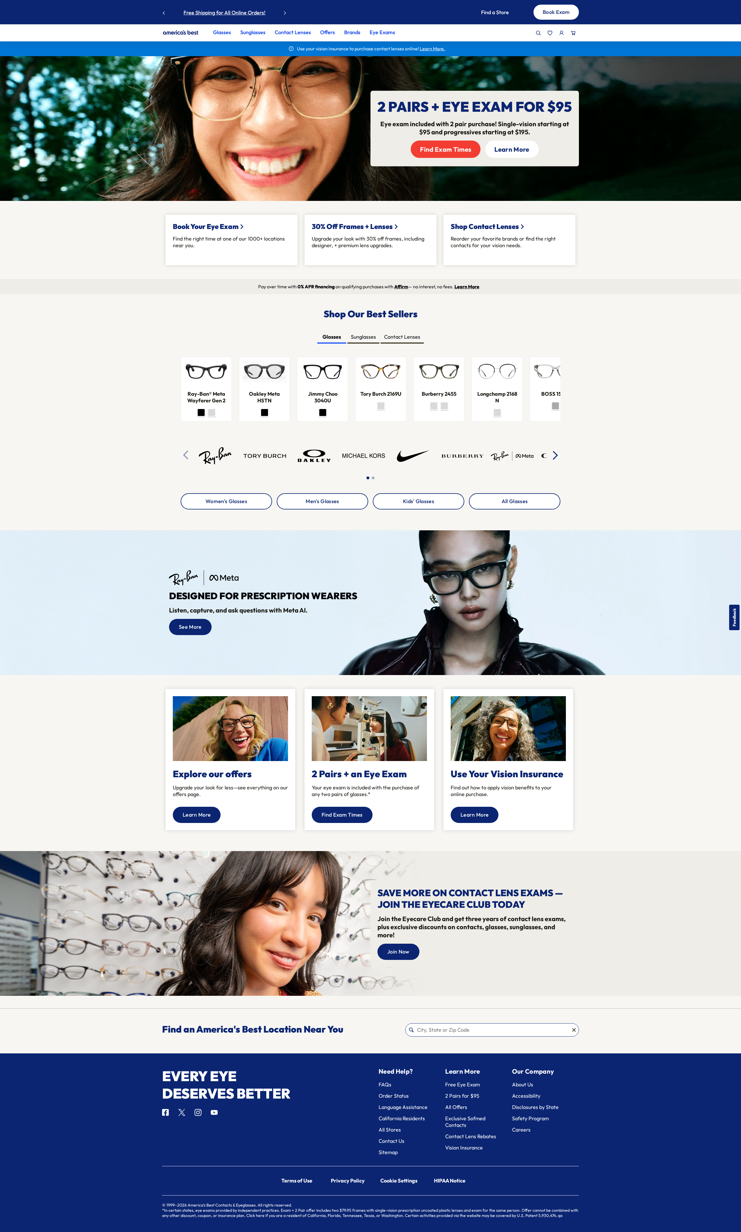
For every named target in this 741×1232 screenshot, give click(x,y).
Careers (521, 1129)
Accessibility (526, 1095)
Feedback (734, 617)
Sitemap (388, 1152)
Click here (255, 1215)
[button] (500, 12)
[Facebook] (165, 1112)
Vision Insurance (464, 1147)
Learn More (252, 12)
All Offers (456, 1107)
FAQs (385, 1084)
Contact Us (391, 1141)
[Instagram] (198, 1112)
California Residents (402, 1118)
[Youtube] (214, 1112)
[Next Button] (285, 11)
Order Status (394, 1095)
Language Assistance (403, 1107)
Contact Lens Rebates (470, 1136)
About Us (522, 1084)
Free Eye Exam (462, 1084)
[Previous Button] (164, 11)
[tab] (331, 337)
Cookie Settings (398, 1180)
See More (190, 627)
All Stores (390, 1129)
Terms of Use (296, 1180)
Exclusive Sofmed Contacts (465, 1121)
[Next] (555, 455)
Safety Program (530, 1118)
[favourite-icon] (550, 33)
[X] (181, 1112)
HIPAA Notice (449, 1180)
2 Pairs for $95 (462, 1095)
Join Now (398, 951)
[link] (180, 32)
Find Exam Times (445, 149)
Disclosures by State (535, 1107)
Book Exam (556, 12)
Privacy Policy (348, 1180)
